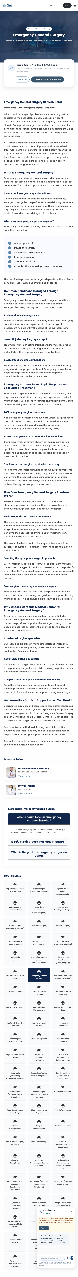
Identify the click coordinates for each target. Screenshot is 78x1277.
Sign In (67, 5)
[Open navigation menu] (75, 5)
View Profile (24, 776)
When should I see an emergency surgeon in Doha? (39, 818)
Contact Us (22, 79)
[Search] (57, 5)
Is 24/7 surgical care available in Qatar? (37, 841)
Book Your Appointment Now (48, 79)
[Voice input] (68, 1258)
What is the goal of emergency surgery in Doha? (39, 854)
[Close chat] (71, 1211)
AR (51, 5)
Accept (43, 1228)
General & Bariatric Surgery (39, 29)
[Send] (71, 1258)
